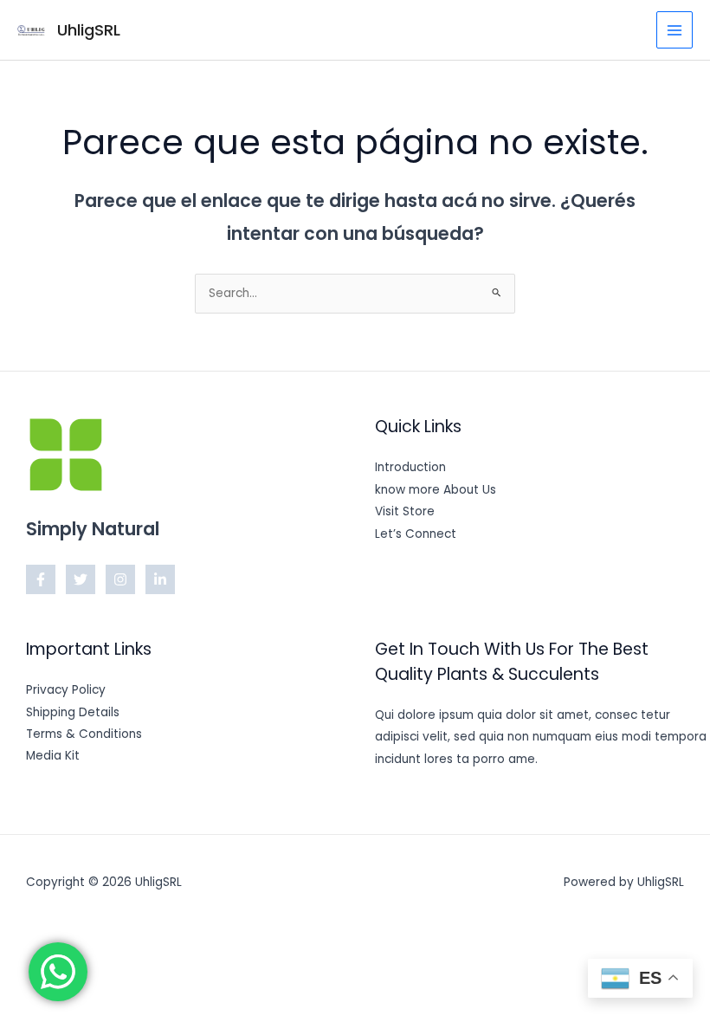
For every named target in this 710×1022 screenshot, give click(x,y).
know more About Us (435, 490)
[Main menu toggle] (675, 30)
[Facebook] (40, 579)
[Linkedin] (160, 579)
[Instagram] (120, 579)
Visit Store (405, 511)
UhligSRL (88, 30)
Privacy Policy (66, 690)
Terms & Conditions (84, 734)
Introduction (410, 467)
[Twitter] (80, 579)
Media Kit (53, 755)
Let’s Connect (415, 534)
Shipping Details (72, 712)
